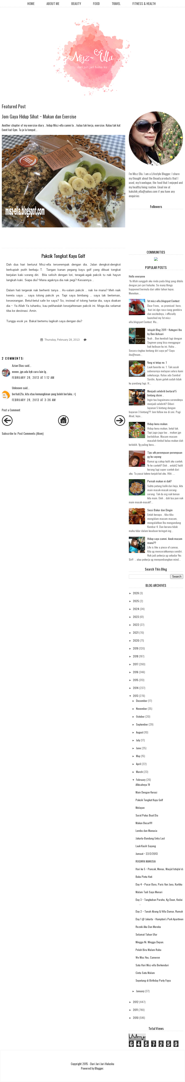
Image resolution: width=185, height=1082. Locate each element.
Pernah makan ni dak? (159, 481)
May (138, 756)
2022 (136, 625)
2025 (136, 601)
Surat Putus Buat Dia (147, 815)
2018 (135, 656)
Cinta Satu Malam (145, 973)
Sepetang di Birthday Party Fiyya (153, 980)
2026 (136, 593)
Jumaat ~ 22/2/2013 (147, 853)
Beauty (76, 3)
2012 (136, 1002)
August (139, 732)
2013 (135, 696)
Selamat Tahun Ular (146, 934)
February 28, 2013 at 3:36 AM (34, 400)
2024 (136, 609)
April (138, 764)
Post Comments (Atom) (31, 433)
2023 (136, 617)
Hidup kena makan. (157, 424)
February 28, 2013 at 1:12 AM (33, 377)
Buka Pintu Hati (144, 877)
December (141, 701)
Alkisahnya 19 (143, 784)
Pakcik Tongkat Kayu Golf (149, 800)
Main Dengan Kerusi (146, 792)
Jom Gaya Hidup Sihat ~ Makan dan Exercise (39, 116)
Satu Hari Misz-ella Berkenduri (152, 965)
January (140, 991)
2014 (136, 688)
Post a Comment (11, 410)
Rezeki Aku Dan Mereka (148, 927)
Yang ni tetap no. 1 (157, 362)
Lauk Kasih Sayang (146, 846)
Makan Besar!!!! (144, 823)
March (139, 772)
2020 (136, 640)
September (142, 724)
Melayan (140, 807)
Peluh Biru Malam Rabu (148, 950)
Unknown (17, 388)
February (141, 779)
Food (96, 3)
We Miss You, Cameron (148, 957)
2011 (135, 1010)
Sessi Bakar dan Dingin (160, 510)
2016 (135, 672)
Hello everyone (137, 276)
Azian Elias (18, 365)
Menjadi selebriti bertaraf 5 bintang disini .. (162, 393)
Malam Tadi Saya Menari (149, 892)
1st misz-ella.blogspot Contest (163, 301)
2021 (136, 632)
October (140, 716)
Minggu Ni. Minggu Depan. (150, 942)
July (138, 740)
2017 (135, 664)
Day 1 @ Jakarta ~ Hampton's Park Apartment (160, 919)
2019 (135, 648)
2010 (136, 1018)
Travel (116, 3)
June (138, 748)
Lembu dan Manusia (146, 830)
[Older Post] (119, 424)
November (141, 708)
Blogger (99, 1068)
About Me (52, 3)
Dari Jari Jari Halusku (102, 1063)
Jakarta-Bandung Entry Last (150, 838)
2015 (135, 680)
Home (31, 3)
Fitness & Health (144, 3)
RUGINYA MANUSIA (146, 861)
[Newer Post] (7, 424)
